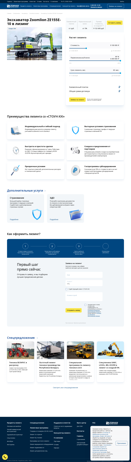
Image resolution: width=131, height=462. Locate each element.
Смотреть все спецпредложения (65, 387)
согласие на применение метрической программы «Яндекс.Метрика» (102, 434)
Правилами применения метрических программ (100, 451)
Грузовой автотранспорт (15, 434)
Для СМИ (80, 426)
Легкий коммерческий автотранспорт (14, 430)
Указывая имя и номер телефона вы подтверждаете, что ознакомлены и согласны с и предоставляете (95, 310)
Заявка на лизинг (115, 6)
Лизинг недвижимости (37, 447)
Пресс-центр (81, 423)
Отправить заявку (73, 310)
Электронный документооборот (82, 443)
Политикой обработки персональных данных (94, 311)
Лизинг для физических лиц (38, 451)
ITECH (30, 460)
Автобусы (10, 441)
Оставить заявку (114, 23)
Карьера (56, 448)
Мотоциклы (10, 444)
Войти (122, 1)
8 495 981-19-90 (95, 5)
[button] (4, 362)
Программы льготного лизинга (39, 441)
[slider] (86, 48)
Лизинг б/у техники (36, 438)
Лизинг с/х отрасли (36, 434)
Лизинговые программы (21, 1)
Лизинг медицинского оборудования (41, 444)
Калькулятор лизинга (68, 6)
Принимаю (121, 443)
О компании (54, 1)
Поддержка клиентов (62, 423)
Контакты (46, 1)
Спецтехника (11, 438)
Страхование (81, 439)
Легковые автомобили (14, 426)
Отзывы (39, 1)
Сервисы (9, 1)
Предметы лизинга (26, 6)
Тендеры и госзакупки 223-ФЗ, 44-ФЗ (41, 431)
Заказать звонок (96, 7)
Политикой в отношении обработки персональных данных (102, 446)
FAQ (93, 423)
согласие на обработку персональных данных (94, 314)
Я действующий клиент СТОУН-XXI (79, 289)
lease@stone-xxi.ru (83, 6)
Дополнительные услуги (25, 190)
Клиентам (32, 1)
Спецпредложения (55, 6)
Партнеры (57, 441)
